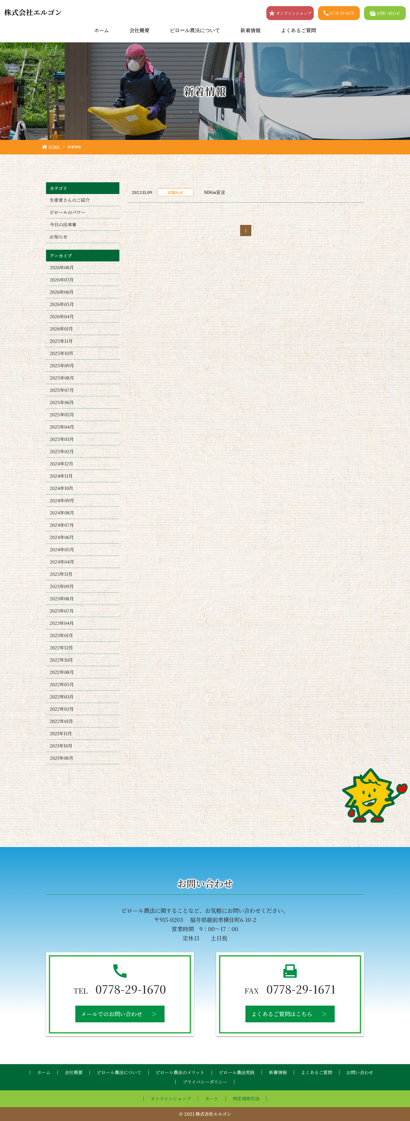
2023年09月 (62, 586)
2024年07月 (62, 525)
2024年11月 (61, 476)
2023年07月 (62, 611)
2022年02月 (62, 709)
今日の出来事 (63, 224)
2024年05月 (62, 549)
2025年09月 (62, 365)
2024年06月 (62, 537)
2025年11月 (61, 341)
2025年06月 (62, 402)
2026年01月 (61, 329)
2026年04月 (62, 316)
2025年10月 (61, 353)
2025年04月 (62, 427)
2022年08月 (62, 672)
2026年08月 (62, 267)
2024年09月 (62, 500)
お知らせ (58, 237)
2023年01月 (61, 635)
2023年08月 (62, 598)
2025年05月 (62, 414)
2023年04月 (62, 623)
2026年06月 (62, 292)
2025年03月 (62, 439)
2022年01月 (61, 721)
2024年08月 (62, 512)
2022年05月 (62, 684)
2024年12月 (61, 463)
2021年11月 (61, 733)
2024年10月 (61, 488)
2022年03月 (62, 696)
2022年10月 (61, 660)
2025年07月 (62, 390)
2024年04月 (62, 562)
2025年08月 (62, 378)
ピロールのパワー (67, 212)
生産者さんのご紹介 (70, 200)
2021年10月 (61, 746)
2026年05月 (62, 304)
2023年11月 (61, 574)
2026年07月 (62, 279)
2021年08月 (61, 758)
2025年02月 (62, 451)
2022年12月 (61, 647)
